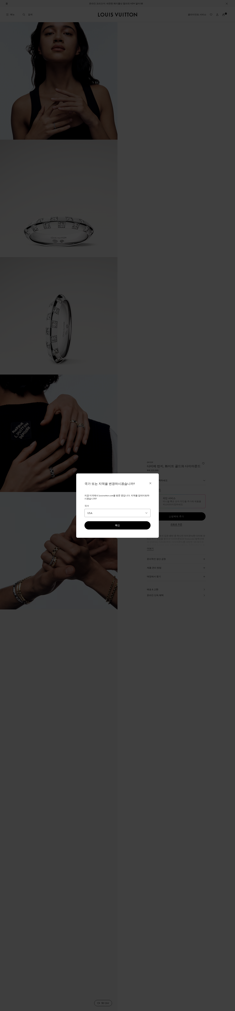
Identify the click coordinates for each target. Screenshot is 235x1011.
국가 (86, 505)
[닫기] (150, 483)
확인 (117, 525)
